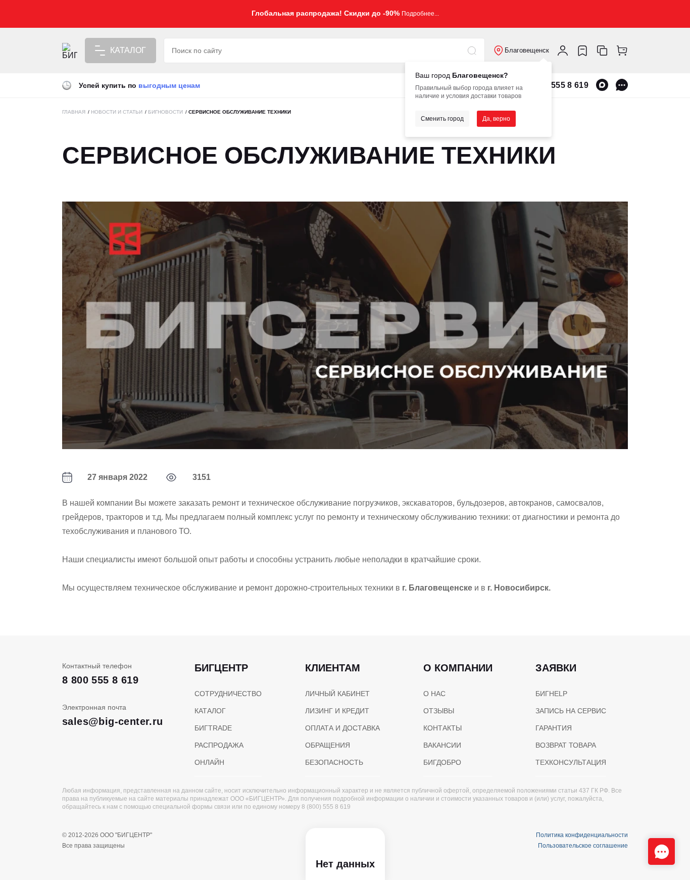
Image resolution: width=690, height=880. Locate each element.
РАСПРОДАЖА (218, 745)
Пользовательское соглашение (583, 845)
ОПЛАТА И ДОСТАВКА (342, 728)
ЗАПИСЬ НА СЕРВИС (570, 711)
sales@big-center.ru (112, 721)
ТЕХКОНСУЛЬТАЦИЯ (570, 762)
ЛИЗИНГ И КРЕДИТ (337, 711)
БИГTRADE (213, 728)
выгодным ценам (169, 85)
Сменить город (442, 118)
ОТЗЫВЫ (438, 711)
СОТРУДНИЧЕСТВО (228, 694)
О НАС (434, 694)
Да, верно (496, 118)
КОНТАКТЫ (442, 728)
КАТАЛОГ (210, 711)
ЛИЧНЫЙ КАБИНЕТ (337, 694)
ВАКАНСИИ (442, 745)
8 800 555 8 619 (558, 85)
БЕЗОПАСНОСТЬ (334, 762)
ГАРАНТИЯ (553, 728)
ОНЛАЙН (209, 762)
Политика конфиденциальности (582, 835)
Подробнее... (420, 13)
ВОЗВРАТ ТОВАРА (565, 745)
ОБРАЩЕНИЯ (327, 745)
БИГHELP (551, 694)
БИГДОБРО (442, 762)
